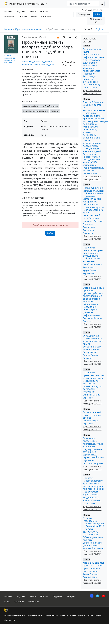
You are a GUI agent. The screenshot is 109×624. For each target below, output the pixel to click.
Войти (97, 14)
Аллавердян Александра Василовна (89, 230)
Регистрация (84, 14)
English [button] (99, 29)
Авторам (22, 16)
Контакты (46, 16)
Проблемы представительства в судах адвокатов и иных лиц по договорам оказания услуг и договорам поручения (93, 382)
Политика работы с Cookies (89, 615)
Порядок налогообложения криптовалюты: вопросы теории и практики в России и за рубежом (93, 484)
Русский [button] (87, 29)
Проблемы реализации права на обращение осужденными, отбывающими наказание (93, 254)
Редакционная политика (14, 615)
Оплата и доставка (68, 615)
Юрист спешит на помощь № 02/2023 (33, 29)
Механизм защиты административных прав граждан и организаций (93, 567)
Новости (44, 11)
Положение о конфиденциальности (43, 615)
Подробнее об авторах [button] (68, 63)
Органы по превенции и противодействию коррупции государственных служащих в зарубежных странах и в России (93, 448)
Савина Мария (90, 87)
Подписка (9, 16)
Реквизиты (33, 601)
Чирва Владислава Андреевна (37, 61)
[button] (58, 37)
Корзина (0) (97, 21)
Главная (8, 11)
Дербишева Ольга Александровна (38, 64)
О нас (34, 16)
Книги (33, 11)
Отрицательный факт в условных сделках (92, 415)
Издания (21, 11)
